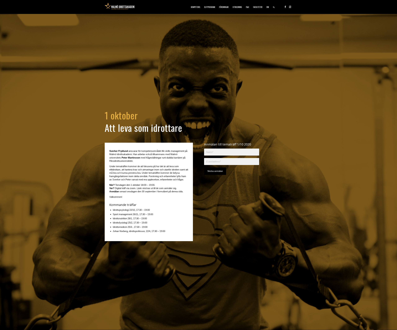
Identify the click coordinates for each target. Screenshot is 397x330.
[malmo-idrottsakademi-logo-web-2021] (119, 7)
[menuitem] (195, 7)
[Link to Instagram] (290, 6)
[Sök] (274, 7)
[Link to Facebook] (285, 6)
